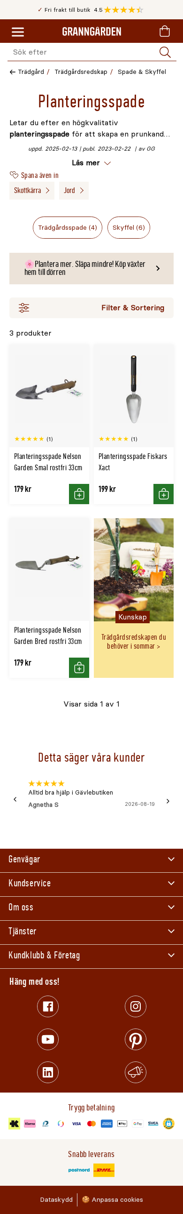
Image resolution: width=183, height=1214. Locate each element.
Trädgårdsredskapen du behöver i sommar (133, 642)
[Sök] (165, 52)
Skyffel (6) (129, 228)
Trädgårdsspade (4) (67, 228)
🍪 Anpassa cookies (112, 1200)
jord (69, 190)
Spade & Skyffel (142, 71)
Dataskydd (56, 1200)
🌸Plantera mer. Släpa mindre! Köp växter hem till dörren (84, 268)
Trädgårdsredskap (80, 71)
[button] (126, 10)
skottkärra (27, 190)
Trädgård (31, 71)
